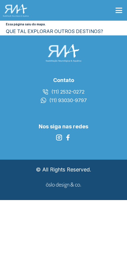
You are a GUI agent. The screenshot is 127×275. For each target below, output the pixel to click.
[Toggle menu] (119, 10)
